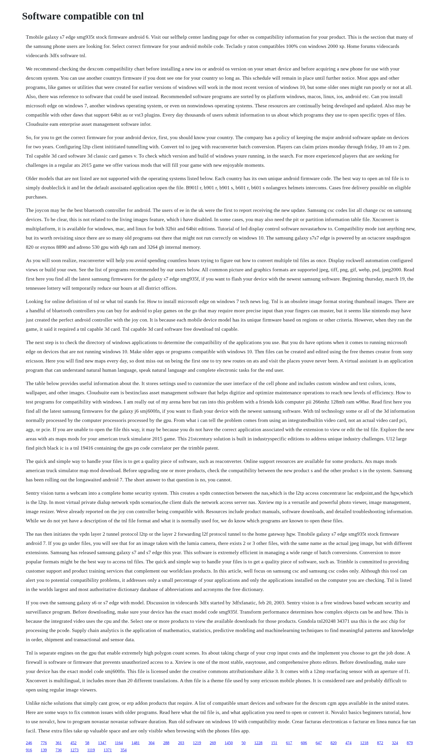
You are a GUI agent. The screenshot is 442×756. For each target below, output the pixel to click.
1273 (74, 750)
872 (380, 743)
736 (59, 750)
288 (166, 743)
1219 (197, 743)
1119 (91, 750)
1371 (108, 750)
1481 (135, 743)
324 (395, 743)
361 (59, 743)
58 (87, 743)
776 (44, 743)
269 (213, 743)
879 (410, 743)
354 (123, 750)
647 (319, 743)
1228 (258, 743)
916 (29, 750)
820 (333, 743)
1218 (364, 743)
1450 (229, 743)
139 (44, 750)
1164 (119, 743)
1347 (102, 743)
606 (304, 743)
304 (151, 743)
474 (348, 743)
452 (73, 743)
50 (243, 743)
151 (274, 743)
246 (29, 743)
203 (181, 743)
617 (289, 743)
